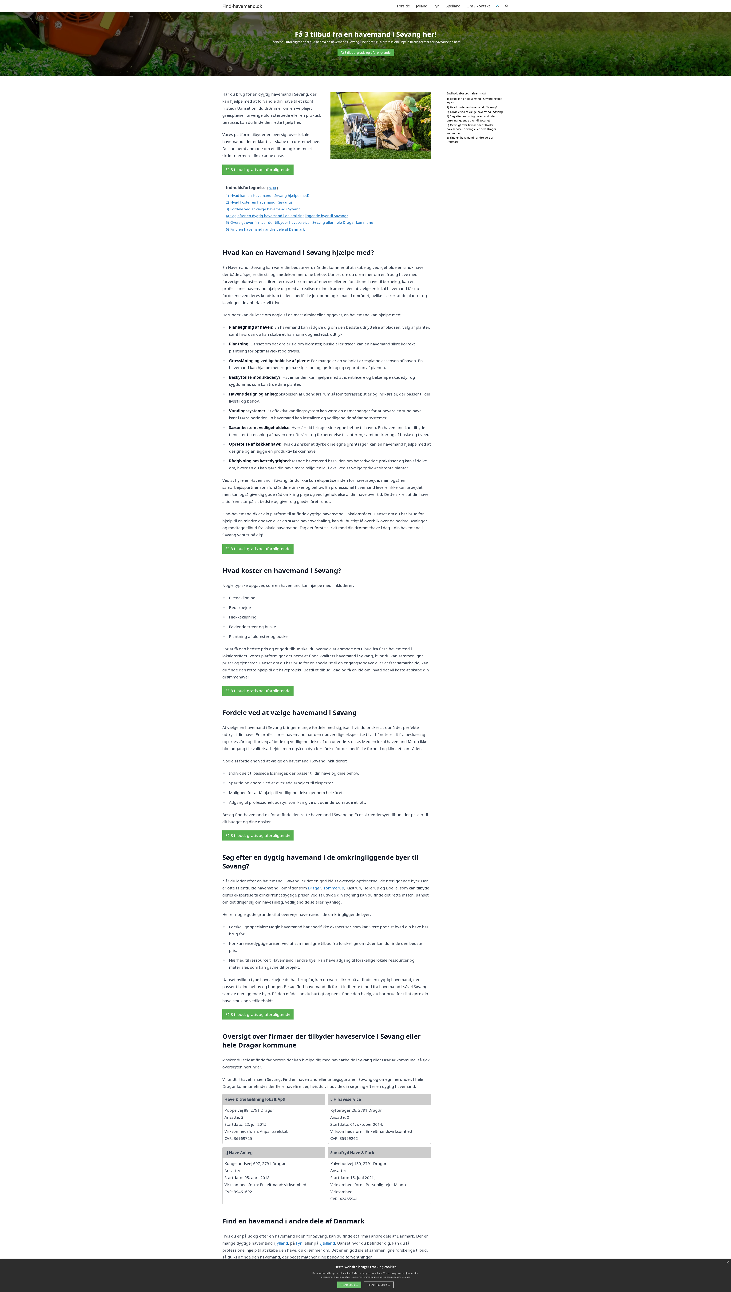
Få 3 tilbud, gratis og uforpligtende (366, 52)
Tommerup (333, 888)
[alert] (365, 1275)
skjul (272, 188)
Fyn (436, 6)
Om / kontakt (478, 6)
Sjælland (453, 6)
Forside (403, 6)
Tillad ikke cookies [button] (378, 1284)
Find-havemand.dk (242, 6)
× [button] (727, 1262)
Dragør (314, 888)
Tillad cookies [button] (349, 1284)
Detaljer (406, 1276)
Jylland (421, 6)
